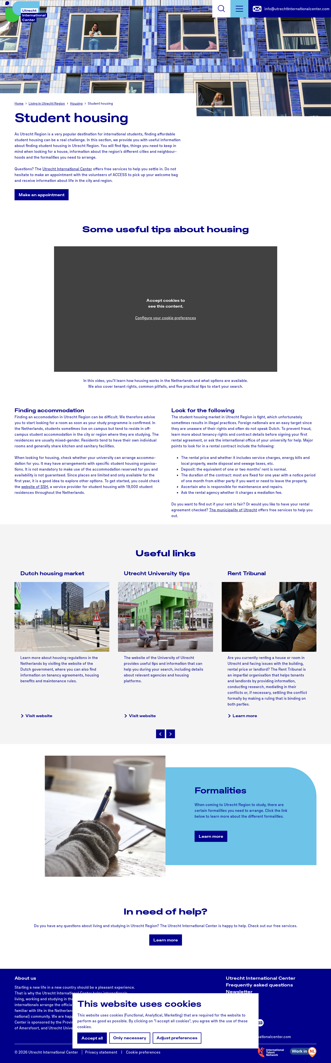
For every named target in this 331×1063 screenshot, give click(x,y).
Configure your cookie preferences (165, 317)
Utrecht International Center (67, 168)
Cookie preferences (143, 1052)
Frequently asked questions (259, 984)
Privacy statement (101, 1052)
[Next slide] (170, 733)
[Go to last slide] (160, 733)
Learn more (245, 715)
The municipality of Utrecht (233, 509)
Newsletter (239, 991)
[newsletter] (260, 1022)
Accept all (92, 1038)
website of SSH (34, 486)
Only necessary (129, 1037)
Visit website (38, 715)
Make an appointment (41, 194)
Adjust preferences (177, 1037)
